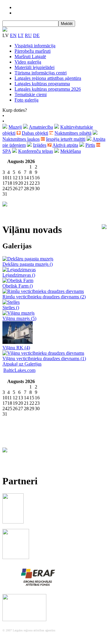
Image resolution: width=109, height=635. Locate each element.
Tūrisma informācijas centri (41, 72)
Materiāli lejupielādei (34, 67)
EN (13, 35)
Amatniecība (41, 127)
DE (36, 35)
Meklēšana (70, 151)
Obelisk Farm (17, 285)
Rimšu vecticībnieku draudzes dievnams (44, 296)
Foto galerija (26, 99)
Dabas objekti (35, 133)
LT (21, 35)
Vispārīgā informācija (35, 45)
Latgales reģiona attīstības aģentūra (48, 78)
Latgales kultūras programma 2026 (48, 89)
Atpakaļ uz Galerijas (21, 363)
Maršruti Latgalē (30, 56)
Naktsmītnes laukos (21, 139)
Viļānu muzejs (19, 318)
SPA (6, 151)
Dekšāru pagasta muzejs (27, 264)
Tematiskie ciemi (31, 94)
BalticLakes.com (19, 370)
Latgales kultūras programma (42, 83)
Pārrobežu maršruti (33, 51)
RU (28, 35)
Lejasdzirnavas (18, 275)
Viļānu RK (16, 347)
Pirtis (90, 145)
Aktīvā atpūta (65, 145)
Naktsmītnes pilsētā (72, 133)
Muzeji (15, 127)
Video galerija (28, 61)
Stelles (10, 307)
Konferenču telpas (35, 151)
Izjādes (39, 145)
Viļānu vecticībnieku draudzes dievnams (44, 358)
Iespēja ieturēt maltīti (65, 139)
